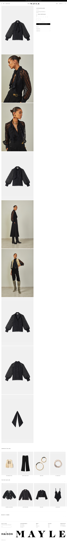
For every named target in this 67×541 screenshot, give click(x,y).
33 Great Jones (7, 3)
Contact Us (60, 3)
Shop (3, 3)
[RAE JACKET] (41, 494)
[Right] (65, 450)
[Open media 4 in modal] (17, 176)
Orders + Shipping (22, 524)
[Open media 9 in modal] (17, 419)
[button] (1, 4)
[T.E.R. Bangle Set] (58, 463)
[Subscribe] (10, 526)
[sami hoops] (41, 463)
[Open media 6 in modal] (17, 273)
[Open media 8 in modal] (17, 370)
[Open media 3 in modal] (17, 127)
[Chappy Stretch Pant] (25, 463)
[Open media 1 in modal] (17, 30)
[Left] (63, 450)
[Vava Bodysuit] (58, 494)
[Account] (64, 4)
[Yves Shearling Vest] (9, 463)
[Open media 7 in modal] (17, 321)
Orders (48, 524)
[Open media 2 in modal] (17, 78)
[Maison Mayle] (33, 4)
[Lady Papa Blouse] (25, 494)
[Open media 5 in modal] (17, 224)
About (57, 3)
